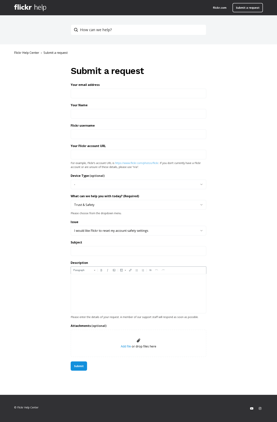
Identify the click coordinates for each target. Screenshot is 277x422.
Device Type (88, 176)
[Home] (30, 7)
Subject (76, 242)
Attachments (88, 326)
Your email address (85, 85)
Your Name (79, 105)
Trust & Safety (84, 205)
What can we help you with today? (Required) (105, 196)
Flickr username (83, 125)
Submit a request (247, 7)
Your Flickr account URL (88, 146)
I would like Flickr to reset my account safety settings (111, 231)
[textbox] (138, 293)
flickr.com (219, 7)
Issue (74, 222)
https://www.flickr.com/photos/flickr (136, 163)
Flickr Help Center (26, 53)
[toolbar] (138, 270)
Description (79, 263)
